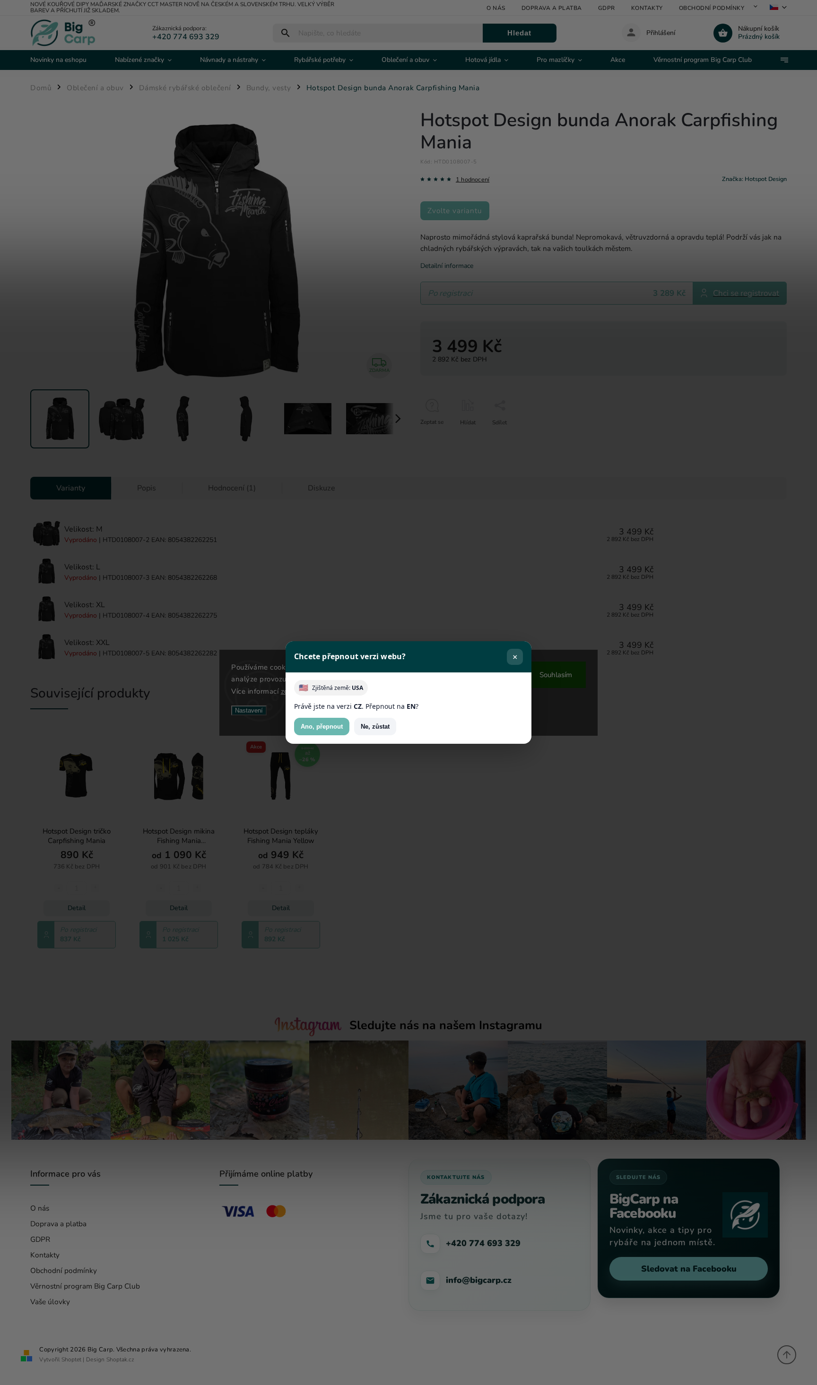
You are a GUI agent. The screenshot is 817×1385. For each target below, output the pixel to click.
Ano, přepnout (322, 726)
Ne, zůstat (375, 726)
